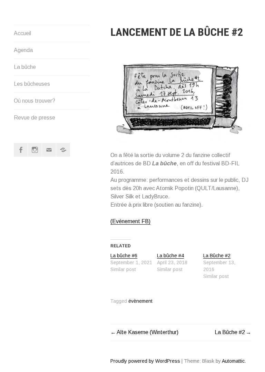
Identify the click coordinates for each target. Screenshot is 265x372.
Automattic (233, 361)
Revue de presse (34, 118)
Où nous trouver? (34, 101)
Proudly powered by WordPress (145, 361)
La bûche (25, 67)
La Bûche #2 (216, 255)
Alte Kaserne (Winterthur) (147, 332)
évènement (140, 301)
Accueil (22, 33)
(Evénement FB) (130, 221)
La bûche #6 (123, 255)
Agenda (23, 50)
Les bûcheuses (32, 84)
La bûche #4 (170, 255)
